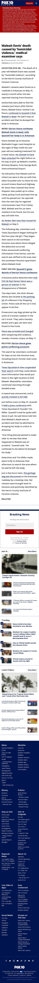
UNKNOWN (22, 840)
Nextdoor (5, 935)
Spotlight (4, 842)
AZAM (4, 750)
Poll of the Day (6, 775)
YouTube (4, 918)
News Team (22, 873)
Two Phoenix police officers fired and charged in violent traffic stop (13, 702)
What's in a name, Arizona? (24, 848)
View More (32, 551)
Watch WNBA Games (22, 947)
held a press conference (14, 405)
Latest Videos (8, 670)
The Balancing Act (24, 819)
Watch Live (29, 3)
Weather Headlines (24, 753)
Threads (4, 930)
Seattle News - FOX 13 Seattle (8, 868)
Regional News (6, 855)
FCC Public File (22, 870)
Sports (4, 780)
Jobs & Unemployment (7, 799)
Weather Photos (23, 765)
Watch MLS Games (24, 950)
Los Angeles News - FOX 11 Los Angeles (8, 860)
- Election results (23, 797)
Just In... (5, 551)
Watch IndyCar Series (22, 934)
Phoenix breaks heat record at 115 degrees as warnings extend (12, 720)
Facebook (5, 925)
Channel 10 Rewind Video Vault (8, 820)
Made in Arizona (7, 831)
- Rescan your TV (23, 878)
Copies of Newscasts (21, 865)
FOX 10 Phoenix (21, 60)
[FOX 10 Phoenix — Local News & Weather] (7, 3)
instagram (13, 960)
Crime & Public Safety (6, 753)
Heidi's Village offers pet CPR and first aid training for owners (14, 728)
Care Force (5, 817)
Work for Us (22, 880)
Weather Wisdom (23, 767)
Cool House (5, 824)
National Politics (23, 804)
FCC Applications (23, 868)
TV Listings (21, 875)
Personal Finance (7, 802)
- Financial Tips (6, 804)
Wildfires (20, 755)
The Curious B (22, 822)
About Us (22, 854)
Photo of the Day (23, 908)
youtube (17, 960)
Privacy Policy (21, 541)
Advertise (21, 857)
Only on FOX (7, 812)
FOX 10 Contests (23, 890)
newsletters (32, 960)
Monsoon (21, 750)
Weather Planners (23, 757)
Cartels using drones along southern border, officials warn (13, 711)
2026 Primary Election (22, 794)
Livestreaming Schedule (6, 898)
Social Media (7, 915)
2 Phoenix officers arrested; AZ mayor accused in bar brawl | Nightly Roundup (25, 601)
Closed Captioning (24, 859)
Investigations (6, 828)
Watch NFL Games (24, 920)
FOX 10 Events (22, 893)
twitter (10, 960)
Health (4, 759)
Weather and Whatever (22, 844)
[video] (19, 683)
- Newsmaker (22, 802)
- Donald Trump (23, 807)
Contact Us (21, 861)
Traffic (4, 783)
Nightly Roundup (7, 773)
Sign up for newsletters (21, 896)
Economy (5, 795)
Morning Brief (6, 771)
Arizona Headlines (7, 748)
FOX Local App (6, 901)
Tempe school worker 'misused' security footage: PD (18, 576)
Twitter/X (5, 928)
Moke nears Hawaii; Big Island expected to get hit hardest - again (24, 592)
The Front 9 (22, 827)
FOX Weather (22, 769)
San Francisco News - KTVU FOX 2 (8, 864)
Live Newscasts (7, 890)
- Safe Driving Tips (7, 785)
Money (5, 790)
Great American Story (23, 830)
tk (21, 960)
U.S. (28, 60)
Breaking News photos (23, 904)
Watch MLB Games (24, 927)
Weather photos (23, 910)
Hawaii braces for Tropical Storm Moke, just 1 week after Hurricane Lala (18, 695)
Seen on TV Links (7, 778)
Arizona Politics (23, 800)
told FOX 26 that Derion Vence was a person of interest (19, 281)
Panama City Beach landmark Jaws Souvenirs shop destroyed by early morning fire (24, 584)
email (29, 960)
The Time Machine (24, 838)
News (4, 745)
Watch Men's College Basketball (24, 939)
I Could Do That (23, 833)
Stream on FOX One (22, 916)
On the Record (22, 836)
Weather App (22, 762)
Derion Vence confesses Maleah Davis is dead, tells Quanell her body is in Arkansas (18, 132)
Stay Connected (23, 886)
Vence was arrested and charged (17, 331)
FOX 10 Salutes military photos (23, 900)
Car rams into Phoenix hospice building (22, 610)
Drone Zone (6, 826)
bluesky (25, 960)
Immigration (6, 766)
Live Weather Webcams (6, 894)
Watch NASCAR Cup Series (24, 930)
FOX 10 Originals (22, 813)
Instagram (5, 923)
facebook (6, 960)
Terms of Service (21, 543)
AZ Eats (20, 817)
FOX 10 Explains (7, 757)
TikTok (4, 920)
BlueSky (4, 932)
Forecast (21, 748)
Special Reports (7, 840)
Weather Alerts (23, 760)
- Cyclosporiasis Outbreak (7, 762)
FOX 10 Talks (22, 824)
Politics (21, 790)
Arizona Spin (6, 815)
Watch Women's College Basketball (24, 943)
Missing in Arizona (7, 833)
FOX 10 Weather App (7, 904)
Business (4, 793)
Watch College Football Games (23, 924)
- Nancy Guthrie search (7, 836)
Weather (22, 745)
